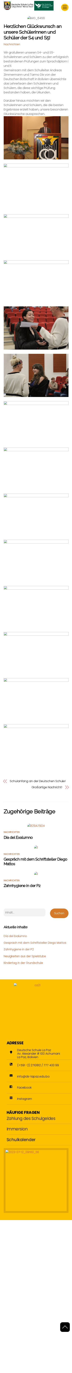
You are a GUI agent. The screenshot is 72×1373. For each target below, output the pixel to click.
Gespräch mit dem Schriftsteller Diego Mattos (35, 943)
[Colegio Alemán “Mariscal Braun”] (29, 9)
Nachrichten (12, 44)
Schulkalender (21, 1140)
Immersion (17, 1129)
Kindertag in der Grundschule (23, 963)
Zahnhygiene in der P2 (22, 885)
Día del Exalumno (18, 837)
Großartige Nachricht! (47, 787)
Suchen (59, 913)
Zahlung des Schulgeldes (31, 1118)
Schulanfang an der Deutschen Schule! (38, 781)
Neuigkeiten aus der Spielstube (25, 956)
